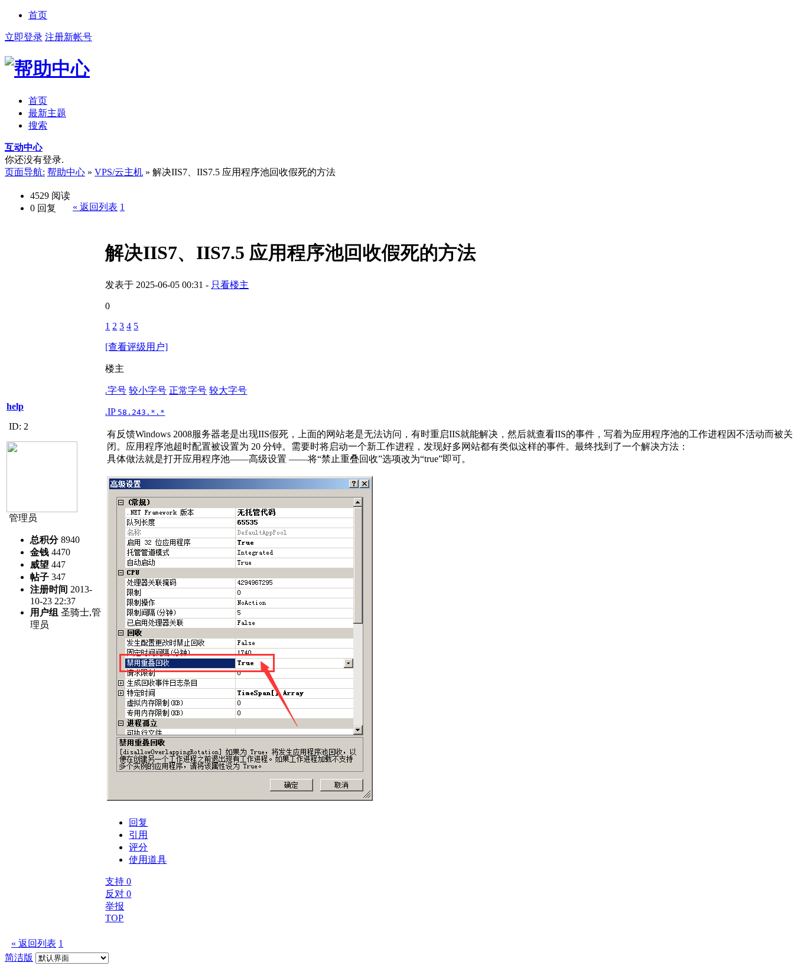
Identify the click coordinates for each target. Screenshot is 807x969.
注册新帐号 (68, 37)
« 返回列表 (95, 207)
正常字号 (188, 390)
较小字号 (148, 390)
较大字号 (228, 390)
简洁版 (19, 957)
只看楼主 (230, 285)
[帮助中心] (47, 68)
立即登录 (24, 37)
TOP (114, 918)
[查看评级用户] (136, 347)
